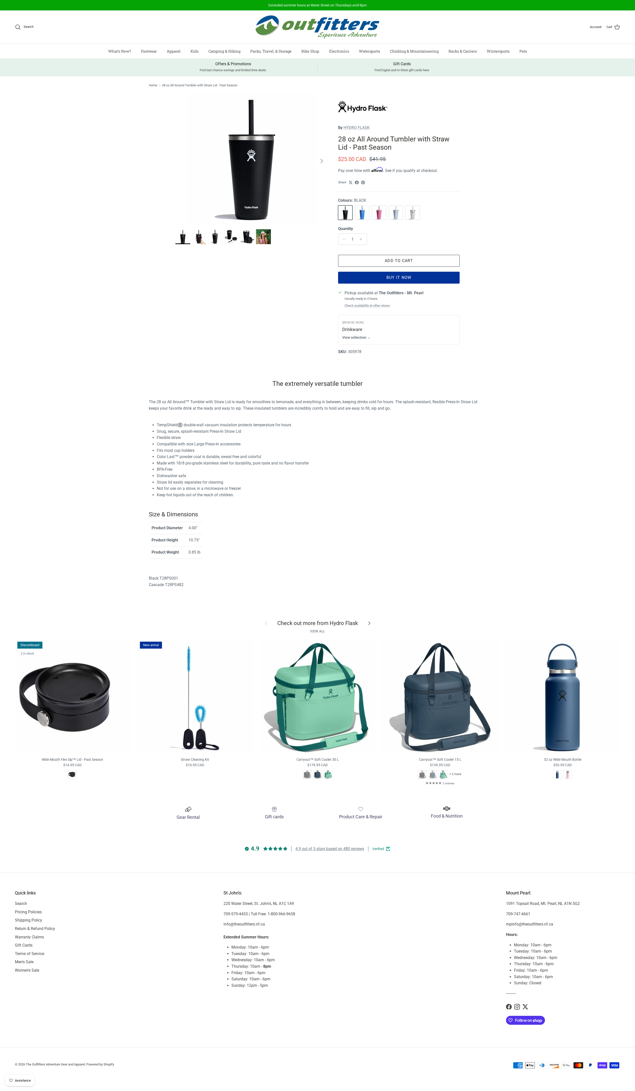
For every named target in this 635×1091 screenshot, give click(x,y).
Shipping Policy (28, 920)
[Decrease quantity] (342, 239)
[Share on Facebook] (357, 182)
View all (317, 631)
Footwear (149, 51)
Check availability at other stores (367, 305)
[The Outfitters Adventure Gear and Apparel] (317, 27)
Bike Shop (310, 51)
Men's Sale (24, 961)
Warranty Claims (29, 937)
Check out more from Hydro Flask (317, 623)
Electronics (339, 51)
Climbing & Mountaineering (414, 51)
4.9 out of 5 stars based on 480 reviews (329, 848)
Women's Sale (27, 970)
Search (21, 903)
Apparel (174, 51)
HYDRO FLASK (357, 127)
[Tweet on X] (350, 182)
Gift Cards (23, 945)
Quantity (345, 228)
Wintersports (498, 51)
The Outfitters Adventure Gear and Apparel (55, 1064)
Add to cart (399, 260)
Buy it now (399, 277)
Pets (523, 51)
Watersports (369, 51)
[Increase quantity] (362, 239)
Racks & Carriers (462, 51)
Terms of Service (29, 953)
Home (153, 85)
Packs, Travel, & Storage (270, 51)
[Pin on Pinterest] (363, 182)
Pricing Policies (28, 912)
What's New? (119, 51)
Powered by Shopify (100, 1064)
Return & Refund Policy (35, 928)
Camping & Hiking (224, 51)
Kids (194, 51)
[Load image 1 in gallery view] (251, 158)
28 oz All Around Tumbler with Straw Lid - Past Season (199, 85)
